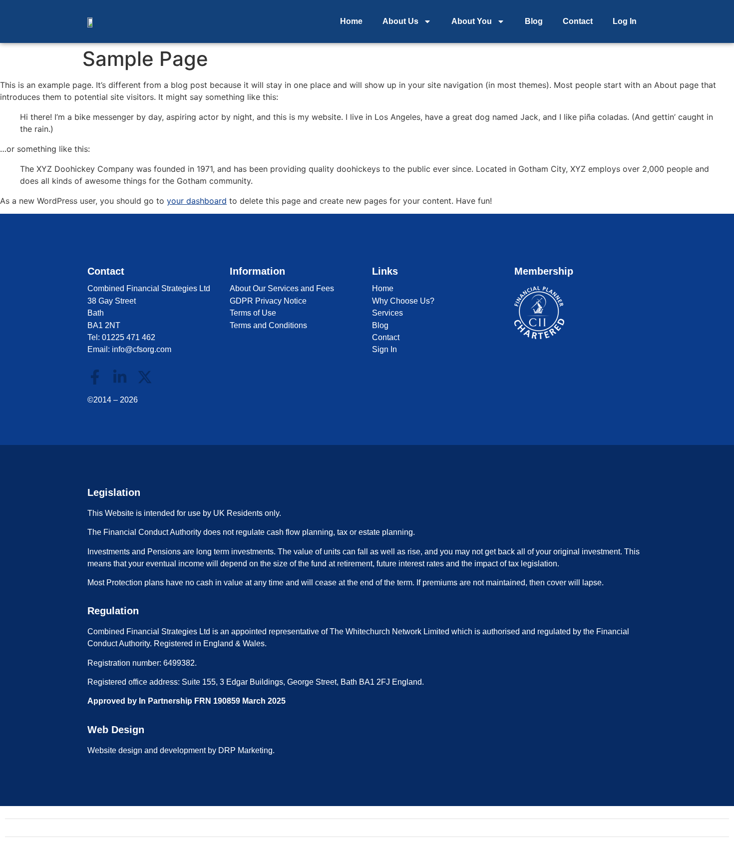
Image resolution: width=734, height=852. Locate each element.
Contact (578, 21)
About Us (400, 21)
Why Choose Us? (403, 301)
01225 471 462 (128, 337)
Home (351, 21)
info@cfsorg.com (141, 349)
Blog (534, 21)
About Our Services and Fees (282, 288)
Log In (625, 21)
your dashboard (197, 201)
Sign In (384, 349)
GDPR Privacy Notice (268, 301)
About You (471, 21)
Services (387, 313)
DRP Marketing (245, 750)
